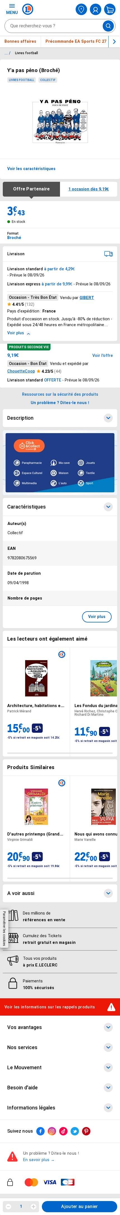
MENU (12, 12)
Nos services (22, 1047)
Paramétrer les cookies (4, 928)
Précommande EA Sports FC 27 (75, 41)
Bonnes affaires (20, 41)
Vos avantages (24, 1027)
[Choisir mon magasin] (81, 9)
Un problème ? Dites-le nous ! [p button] (60, 403)
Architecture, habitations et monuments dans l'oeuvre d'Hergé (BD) (34, 706)
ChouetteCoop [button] (21, 371)
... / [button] (7, 53)
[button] (88, 189)
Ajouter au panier (79, 1206)
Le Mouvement (24, 1067)
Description (20, 418)
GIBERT (87, 298)
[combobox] (60, 26)
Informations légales (31, 1108)
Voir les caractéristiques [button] (31, 168)
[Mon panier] (110, 9)
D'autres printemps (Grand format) (33, 834)
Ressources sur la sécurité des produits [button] (60, 394)
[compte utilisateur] (95, 9)
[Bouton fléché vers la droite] (114, 41)
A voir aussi (20, 893)
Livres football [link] (21, 80)
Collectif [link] (48, 80)
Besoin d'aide (22, 1087)
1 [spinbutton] (21, 1206)
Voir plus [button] (96, 616)
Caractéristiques (26, 507)
